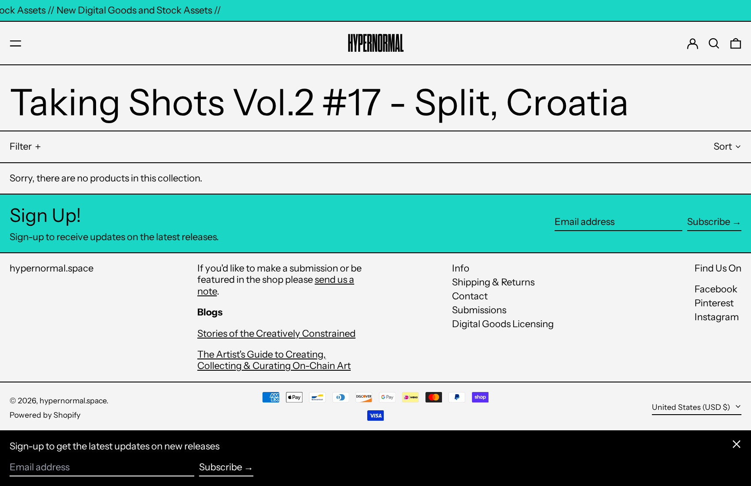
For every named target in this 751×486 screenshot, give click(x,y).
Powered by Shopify (45, 414)
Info (460, 268)
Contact (470, 296)
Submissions (479, 310)
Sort (723, 146)
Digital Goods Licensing (503, 324)
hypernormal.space (51, 268)
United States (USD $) (692, 407)
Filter (21, 146)
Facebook (716, 289)
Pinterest (714, 303)
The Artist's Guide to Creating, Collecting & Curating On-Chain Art (274, 360)
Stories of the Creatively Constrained (276, 333)
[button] (714, 43)
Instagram (717, 317)
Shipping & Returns (493, 282)
